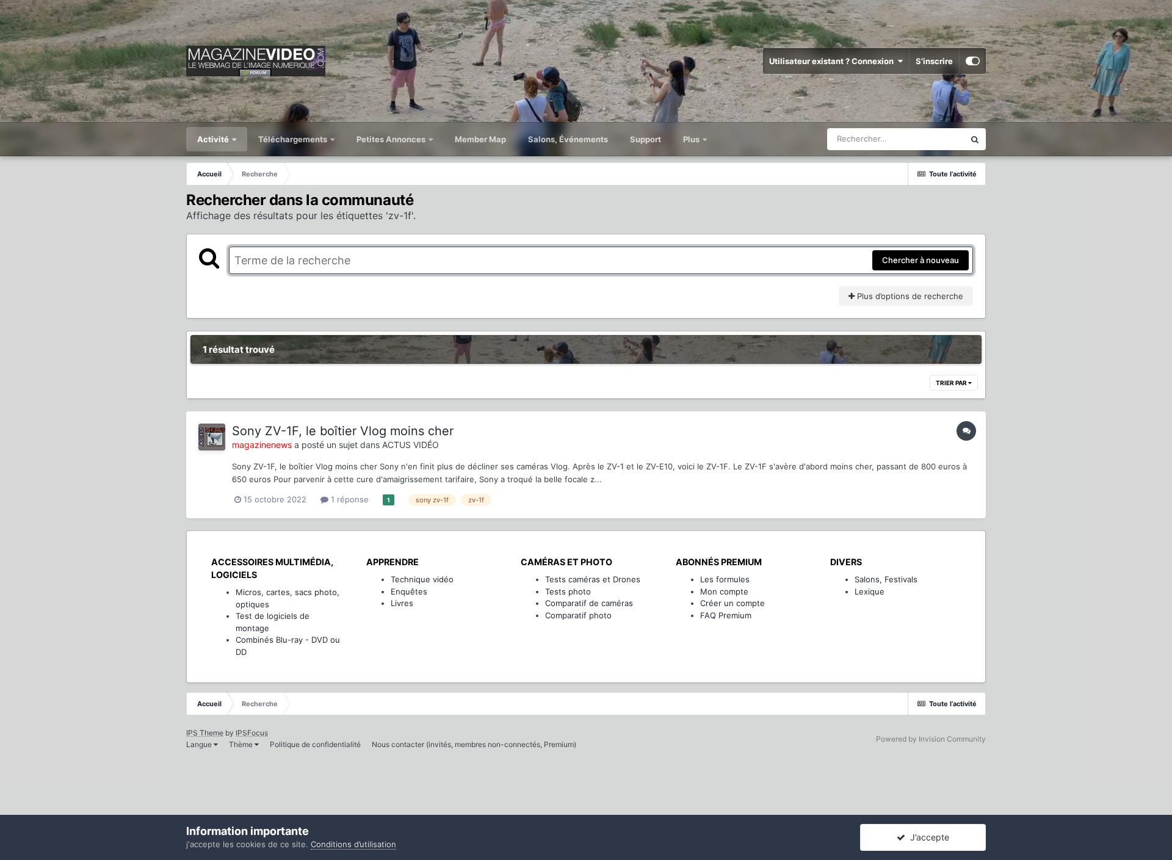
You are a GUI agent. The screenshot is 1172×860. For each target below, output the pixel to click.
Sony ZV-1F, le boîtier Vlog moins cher (343, 431)
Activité (214, 139)
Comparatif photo (578, 615)
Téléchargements (293, 139)
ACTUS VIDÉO (410, 444)
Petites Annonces (390, 139)
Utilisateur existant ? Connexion (833, 61)
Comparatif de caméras (589, 603)
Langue (200, 744)
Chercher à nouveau (920, 260)
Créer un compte (732, 603)
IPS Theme (204, 732)
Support (645, 139)
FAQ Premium (725, 615)
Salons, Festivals (886, 579)
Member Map (480, 139)
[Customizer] (973, 61)
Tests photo (568, 591)
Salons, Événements (568, 139)
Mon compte (724, 591)
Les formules (725, 579)
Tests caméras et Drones (592, 579)
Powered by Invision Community (931, 738)
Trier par (952, 382)
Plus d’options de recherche (909, 296)
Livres (402, 603)
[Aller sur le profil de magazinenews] (211, 437)
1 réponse (348, 499)
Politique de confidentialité (315, 744)
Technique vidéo (422, 579)
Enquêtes (409, 591)
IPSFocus (252, 732)
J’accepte (927, 837)
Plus (692, 139)
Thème (242, 744)
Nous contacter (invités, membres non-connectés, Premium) (474, 744)
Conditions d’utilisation (353, 844)
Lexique (869, 591)
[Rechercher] (975, 139)
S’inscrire (934, 61)
